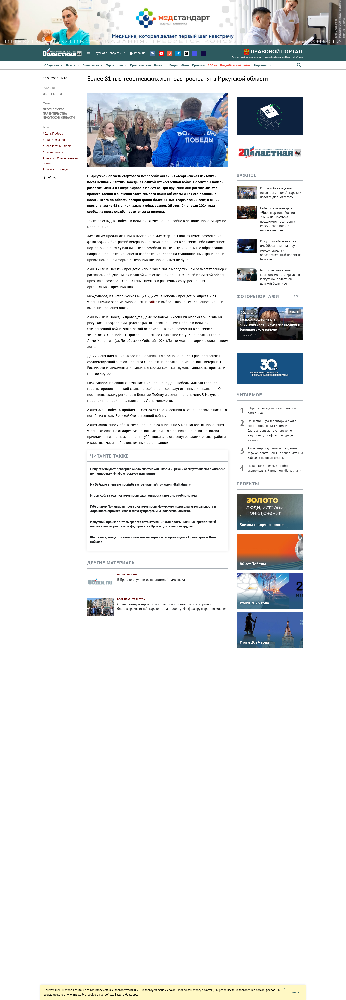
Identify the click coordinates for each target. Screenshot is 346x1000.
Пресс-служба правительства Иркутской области (59, 113)
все (297, 296)
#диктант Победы (55, 169)
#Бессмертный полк (57, 146)
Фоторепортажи (258, 296)
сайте (153, 301)
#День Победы (53, 133)
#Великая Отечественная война (60, 160)
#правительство (54, 140)
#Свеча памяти (53, 152)
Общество (52, 94)
